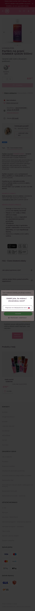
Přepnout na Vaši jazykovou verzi (16, 308)
